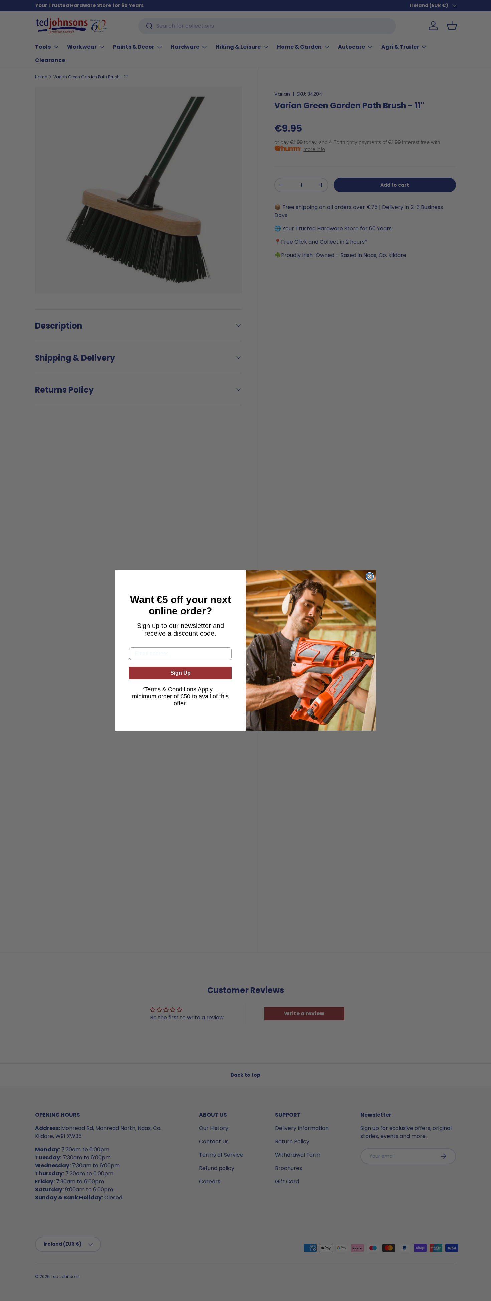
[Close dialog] (369, 576)
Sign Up (180, 673)
